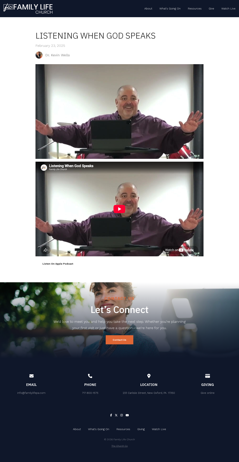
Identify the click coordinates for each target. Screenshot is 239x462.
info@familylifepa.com (31, 392)
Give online (208, 392)
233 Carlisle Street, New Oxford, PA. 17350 (149, 392)
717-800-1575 (90, 392)
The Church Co (119, 446)
